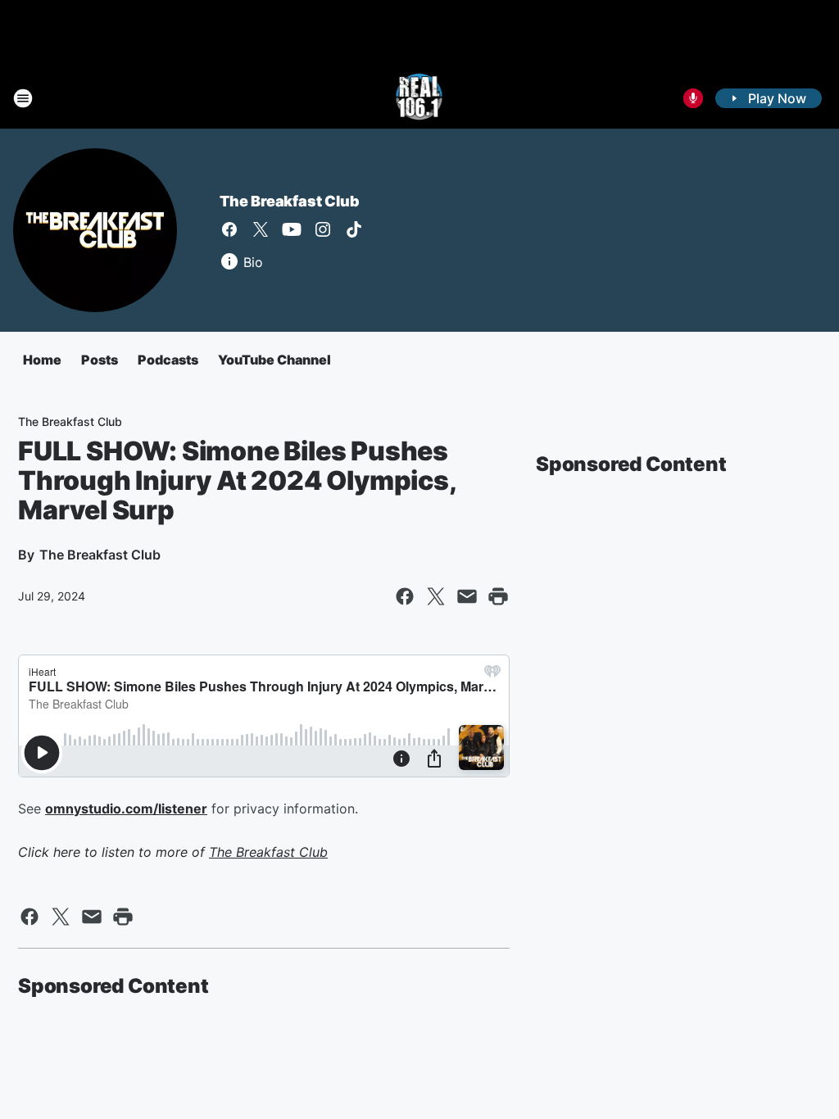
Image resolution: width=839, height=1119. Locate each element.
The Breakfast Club (289, 201)
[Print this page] (498, 596)
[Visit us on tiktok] (354, 229)
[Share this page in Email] (467, 596)
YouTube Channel (274, 359)
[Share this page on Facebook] (404, 596)
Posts (99, 359)
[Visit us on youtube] (292, 229)
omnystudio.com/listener (126, 808)
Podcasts (168, 359)
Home (42, 359)
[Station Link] (420, 98)
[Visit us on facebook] (229, 229)
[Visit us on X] (260, 229)
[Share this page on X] (435, 596)
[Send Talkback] (693, 98)
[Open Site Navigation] (23, 98)
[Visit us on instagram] (323, 229)
